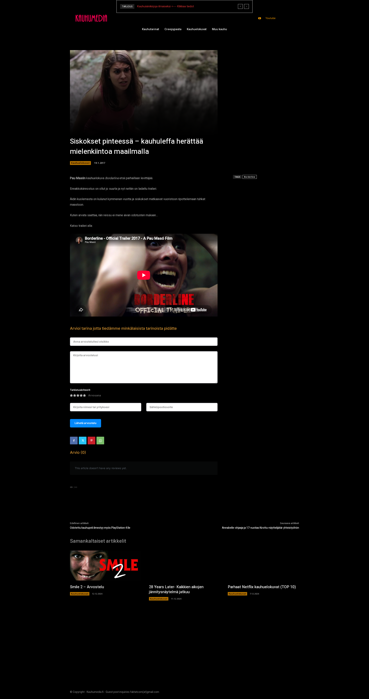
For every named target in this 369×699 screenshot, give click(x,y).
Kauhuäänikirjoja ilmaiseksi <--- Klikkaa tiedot (165, 6)
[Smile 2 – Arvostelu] (105, 566)
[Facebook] (74, 440)
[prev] (240, 6)
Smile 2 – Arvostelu (87, 587)
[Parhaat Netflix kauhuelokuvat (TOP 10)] (263, 566)
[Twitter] (82, 440)
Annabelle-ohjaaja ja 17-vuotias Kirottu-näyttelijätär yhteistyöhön (260, 528)
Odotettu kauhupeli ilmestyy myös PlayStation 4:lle (100, 528)
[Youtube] (259, 18)
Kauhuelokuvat (80, 163)
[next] (246, 6)
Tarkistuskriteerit (80, 390)
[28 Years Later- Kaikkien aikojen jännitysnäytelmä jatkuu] (184, 566)
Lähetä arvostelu (85, 423)
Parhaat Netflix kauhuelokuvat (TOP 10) (262, 587)
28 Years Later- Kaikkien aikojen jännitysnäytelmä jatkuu (176, 589)
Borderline (249, 176)
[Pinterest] (91, 440)
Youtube (270, 18)
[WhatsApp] (100, 440)
